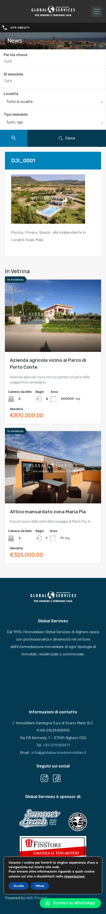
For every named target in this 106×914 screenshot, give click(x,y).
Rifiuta (39, 886)
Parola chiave (15, 55)
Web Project (36, 898)
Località (11, 94)
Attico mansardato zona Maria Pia (48, 511)
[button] (70, 903)
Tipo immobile (16, 115)
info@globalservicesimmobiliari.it (59, 752)
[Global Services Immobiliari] (53, 15)
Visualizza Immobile (53, 337)
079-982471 (19, 27)
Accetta (19, 886)
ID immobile (13, 74)
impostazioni (74, 876)
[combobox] (53, 103)
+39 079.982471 (56, 745)
